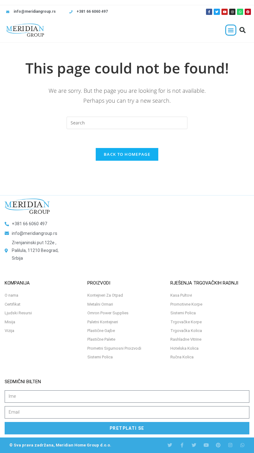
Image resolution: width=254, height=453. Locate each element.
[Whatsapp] (240, 12)
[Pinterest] (248, 12)
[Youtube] (224, 12)
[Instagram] (232, 12)
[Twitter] (217, 12)
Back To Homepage (127, 154)
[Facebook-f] (209, 12)
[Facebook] (182, 445)
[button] (230, 30)
